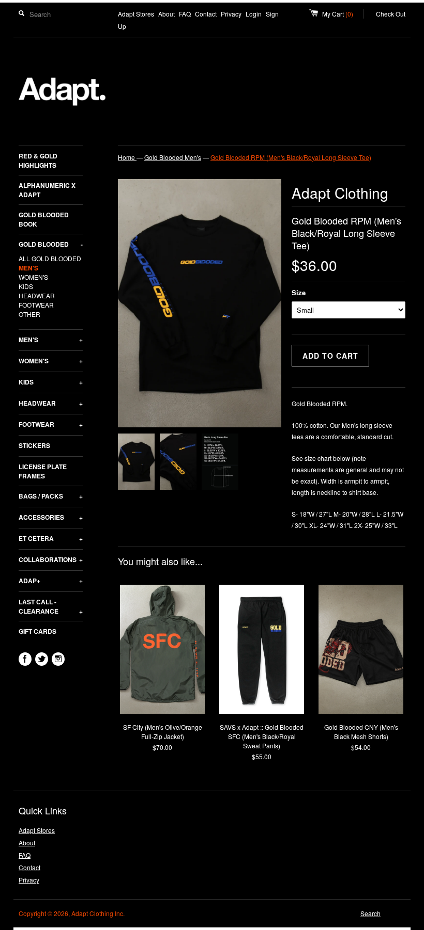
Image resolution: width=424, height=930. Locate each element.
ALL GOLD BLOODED (50, 258)
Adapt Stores (136, 13)
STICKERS (34, 445)
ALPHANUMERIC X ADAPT (47, 190)
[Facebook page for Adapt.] (25, 659)
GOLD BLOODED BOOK (44, 219)
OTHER (29, 314)
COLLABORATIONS (51, 559)
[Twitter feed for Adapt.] (41, 659)
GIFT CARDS (37, 631)
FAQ (185, 13)
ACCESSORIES (51, 517)
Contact (206, 13)
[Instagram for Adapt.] (58, 659)
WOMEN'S (33, 276)
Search (370, 913)
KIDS (26, 286)
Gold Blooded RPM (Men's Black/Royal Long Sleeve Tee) (290, 157)
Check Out (390, 13)
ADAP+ (51, 580)
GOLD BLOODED (51, 244)
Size (299, 292)
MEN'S (28, 267)
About (166, 13)
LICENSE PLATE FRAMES (43, 471)
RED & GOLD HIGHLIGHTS (38, 160)
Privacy (231, 13)
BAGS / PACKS (51, 496)
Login (254, 13)
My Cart (343, 13)
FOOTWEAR (36, 304)
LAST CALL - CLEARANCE (51, 606)
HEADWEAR (37, 295)
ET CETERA (51, 538)
